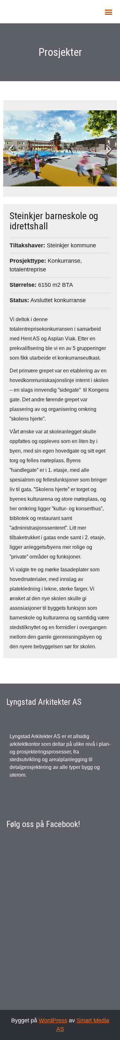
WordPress (53, 1020)
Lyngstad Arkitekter (41, 11)
